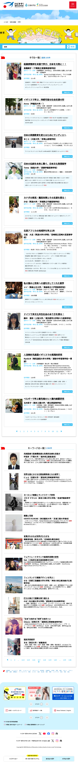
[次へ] (61, 431)
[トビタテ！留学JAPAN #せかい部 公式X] (52, 741)
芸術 (65, 671)
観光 (61, 671)
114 (23, 660)
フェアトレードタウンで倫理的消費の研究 (41, 557)
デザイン (71, 670)
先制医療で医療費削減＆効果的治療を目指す (42, 453)
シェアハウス (56, 671)
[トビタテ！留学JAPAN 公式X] (40, 733)
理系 (57, 670)
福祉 (47, 671)
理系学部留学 (29, 639)
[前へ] (7, 660)
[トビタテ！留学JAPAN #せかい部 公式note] (61, 741)
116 (33, 660)
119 (50, 660)
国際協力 (15, 671)
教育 (7, 671)
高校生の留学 (50, 759)
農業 (50, 671)
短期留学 (8, 670)
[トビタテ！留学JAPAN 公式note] (57, 734)
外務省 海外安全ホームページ (13, 724)
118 (44, 660)
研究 (20, 670)
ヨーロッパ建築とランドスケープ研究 (39, 495)
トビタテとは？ (13, 759)
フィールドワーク (23, 671)
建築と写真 (28, 515)
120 (55, 660)
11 (57, 431)
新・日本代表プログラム (32, 758)
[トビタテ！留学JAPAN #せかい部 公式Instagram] (57, 741)
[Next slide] (47, 704)
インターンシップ (27, 670)
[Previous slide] (31, 704)
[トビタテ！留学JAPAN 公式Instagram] (53, 733)
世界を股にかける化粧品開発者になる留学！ (42, 474)
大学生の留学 (66, 759)
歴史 (69, 671)
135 (64, 660)
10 (53, 431)
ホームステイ (15, 670)
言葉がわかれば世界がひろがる (36, 536)
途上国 (42, 671)
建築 (11, 671)
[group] (15, 693)
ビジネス (34, 671)
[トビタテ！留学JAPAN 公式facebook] (48, 733)
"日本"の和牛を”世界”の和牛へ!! (37, 619)
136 (70, 660)
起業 (60, 670)
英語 (39, 671)
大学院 (52, 670)
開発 (29, 671)
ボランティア (35, 670)
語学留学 (42, 670)
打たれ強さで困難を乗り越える (36, 598)
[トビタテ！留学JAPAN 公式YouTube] (44, 733)
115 (28, 660)
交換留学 (48, 670)
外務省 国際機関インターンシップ (34, 724)
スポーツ (65, 670)
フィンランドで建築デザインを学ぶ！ (39, 577)
